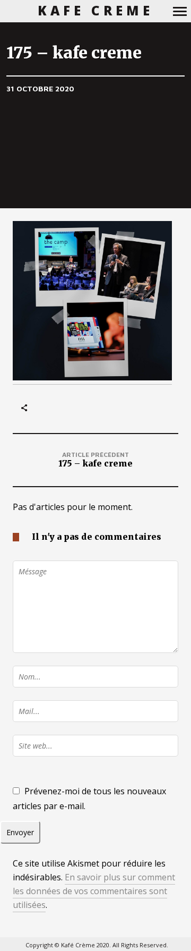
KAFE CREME (96, 11)
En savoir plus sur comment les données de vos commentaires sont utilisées (94, 891)
